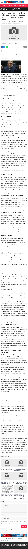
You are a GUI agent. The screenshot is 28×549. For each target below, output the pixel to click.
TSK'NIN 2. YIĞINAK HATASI (7, 469)
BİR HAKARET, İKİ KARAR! (6, 495)
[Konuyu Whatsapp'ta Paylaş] (7, 47)
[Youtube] (7, 540)
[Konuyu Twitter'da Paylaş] (4, 47)
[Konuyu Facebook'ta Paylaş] (2, 47)
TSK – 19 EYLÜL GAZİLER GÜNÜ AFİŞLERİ (19, 470)
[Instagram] (5, 540)
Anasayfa (3, 21)
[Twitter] (3, 540)
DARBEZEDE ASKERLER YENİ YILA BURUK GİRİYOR (7, 483)
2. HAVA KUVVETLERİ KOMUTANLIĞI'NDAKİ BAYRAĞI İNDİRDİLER (19, 497)
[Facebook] (1, 540)
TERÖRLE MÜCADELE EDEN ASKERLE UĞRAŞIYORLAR (20, 483)
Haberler (7, 21)
